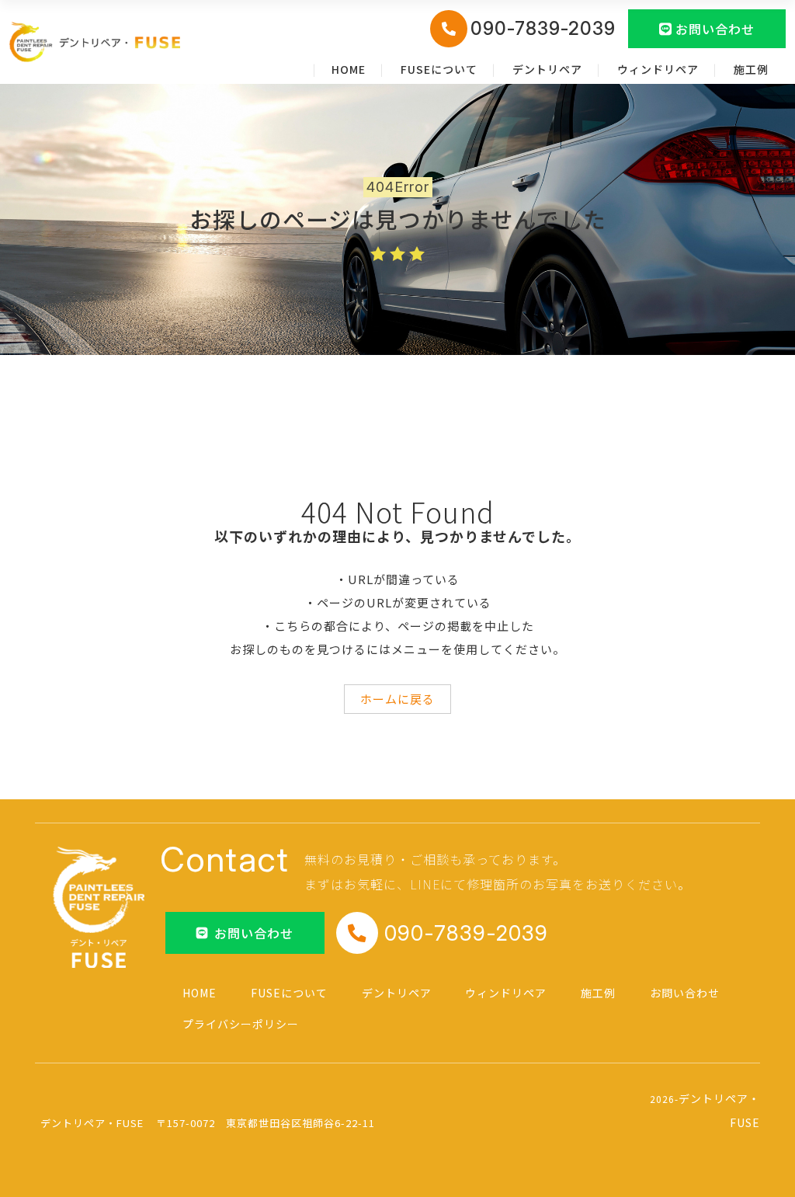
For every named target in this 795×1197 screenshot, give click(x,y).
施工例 (751, 69)
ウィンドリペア (658, 69)
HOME (349, 69)
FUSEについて (439, 69)
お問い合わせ (685, 992)
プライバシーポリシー (240, 1024)
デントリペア (547, 69)
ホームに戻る (397, 699)
